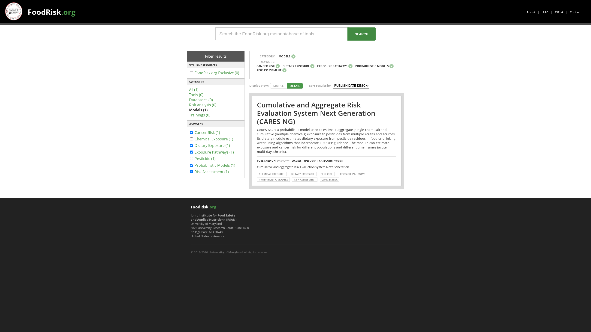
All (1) (194, 89)
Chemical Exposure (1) (214, 139)
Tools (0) (196, 94)
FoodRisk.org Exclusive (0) (217, 72)
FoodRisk (51, 12)
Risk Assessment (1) (212, 171)
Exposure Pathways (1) (214, 152)
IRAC (545, 12)
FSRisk (559, 12)
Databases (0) (201, 99)
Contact (575, 12)
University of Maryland (225, 252)
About (531, 12)
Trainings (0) (199, 115)
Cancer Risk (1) (207, 132)
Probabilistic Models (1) (215, 165)
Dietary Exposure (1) (212, 145)
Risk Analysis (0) (202, 104)
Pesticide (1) (205, 158)
